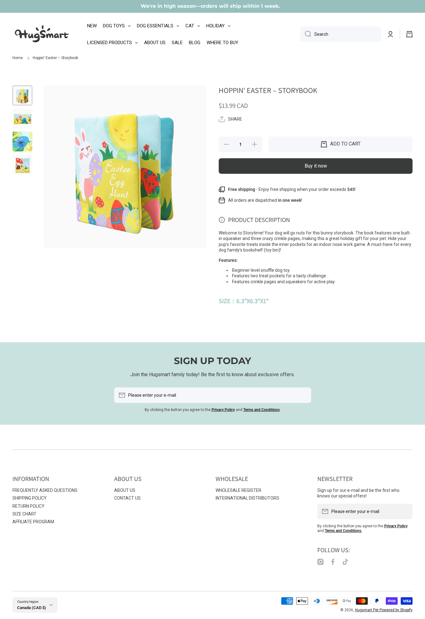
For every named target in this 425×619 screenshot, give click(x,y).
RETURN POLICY (28, 506)
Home (17, 58)
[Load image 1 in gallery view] (22, 95)
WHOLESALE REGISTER (238, 490)
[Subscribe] (303, 395)
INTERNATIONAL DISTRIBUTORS (247, 498)
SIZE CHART (24, 513)
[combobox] (340, 34)
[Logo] (42, 34)
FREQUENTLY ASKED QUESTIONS (44, 490)
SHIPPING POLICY (29, 498)
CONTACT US (127, 498)
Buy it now (316, 166)
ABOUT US (124, 490)
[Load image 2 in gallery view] (22, 118)
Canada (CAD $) (31, 607)
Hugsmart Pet (367, 610)
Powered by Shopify (396, 610)
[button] (409, 34)
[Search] (305, 34)
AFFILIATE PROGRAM (33, 521)
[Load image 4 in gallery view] (22, 164)
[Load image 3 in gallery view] (22, 141)
